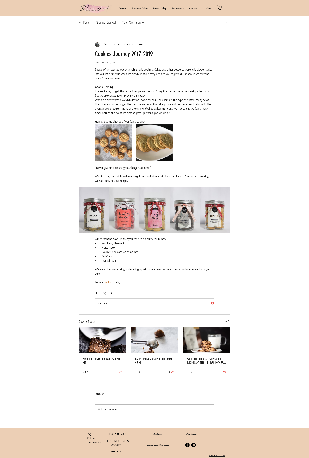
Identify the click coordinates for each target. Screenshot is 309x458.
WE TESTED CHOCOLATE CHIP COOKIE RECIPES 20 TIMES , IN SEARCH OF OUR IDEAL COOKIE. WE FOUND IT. (205, 360)
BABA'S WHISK (217, 456)
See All (227, 321)
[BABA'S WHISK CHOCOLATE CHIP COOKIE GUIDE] (154, 340)
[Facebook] (187, 445)
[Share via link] (120, 293)
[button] (220, 7)
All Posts (84, 22)
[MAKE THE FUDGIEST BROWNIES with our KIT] (102, 340)
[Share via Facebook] (96, 293)
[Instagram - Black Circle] (193, 445)
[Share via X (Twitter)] (104, 293)
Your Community (133, 22)
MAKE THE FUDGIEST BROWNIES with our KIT (101, 360)
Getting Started (106, 22)
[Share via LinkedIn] (112, 293)
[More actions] (212, 44)
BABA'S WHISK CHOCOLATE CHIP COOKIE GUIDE (154, 360)
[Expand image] (113, 142)
